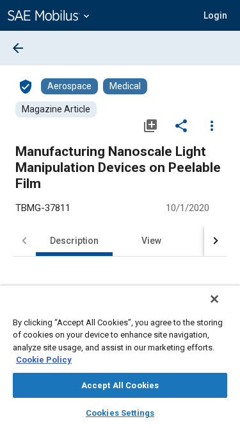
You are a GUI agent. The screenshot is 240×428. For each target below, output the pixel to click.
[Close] (214, 299)
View (151, 240)
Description (74, 240)
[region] (120, 357)
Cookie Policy (44, 359)
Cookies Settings (120, 413)
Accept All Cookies (120, 385)
